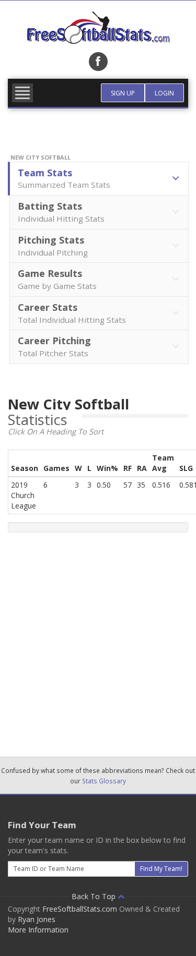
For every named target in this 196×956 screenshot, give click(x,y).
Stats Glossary (104, 781)
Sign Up (123, 93)
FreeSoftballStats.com (79, 909)
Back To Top (95, 896)
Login (164, 93)
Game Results (57, 279)
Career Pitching (54, 346)
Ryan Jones (36, 919)
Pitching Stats (53, 246)
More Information (38, 930)
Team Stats (64, 178)
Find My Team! (161, 868)
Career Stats (72, 313)
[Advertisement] (98, 641)
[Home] (98, 27)
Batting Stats (61, 212)
